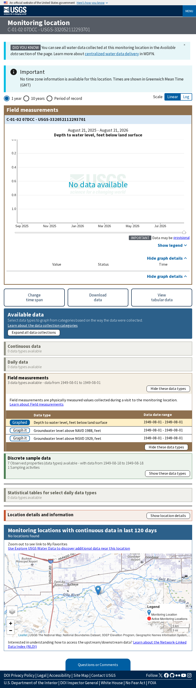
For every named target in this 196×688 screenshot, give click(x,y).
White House (112, 682)
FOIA (152, 682)
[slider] (184, 232)
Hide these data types (168, 388)
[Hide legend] (187, 606)
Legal (42, 675)
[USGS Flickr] (178, 676)
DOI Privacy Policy (19, 675)
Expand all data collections (34, 332)
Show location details (168, 515)
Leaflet (22, 635)
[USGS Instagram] (189, 676)
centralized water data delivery (112, 53)
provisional (182, 238)
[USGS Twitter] (160, 676)
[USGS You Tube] (183, 676)
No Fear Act (135, 682)
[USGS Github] (172, 676)
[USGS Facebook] (166, 676)
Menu (189, 11)
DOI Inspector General (79, 682)
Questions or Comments (98, 664)
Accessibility (60, 675)
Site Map (81, 675)
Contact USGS (103, 675)
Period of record (68, 98)
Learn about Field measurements (37, 404)
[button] (98, 590)
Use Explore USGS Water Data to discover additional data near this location (69, 548)
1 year (16, 98)
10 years (38, 98)
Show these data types (167, 473)
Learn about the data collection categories (43, 325)
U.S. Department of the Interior (31, 682)
